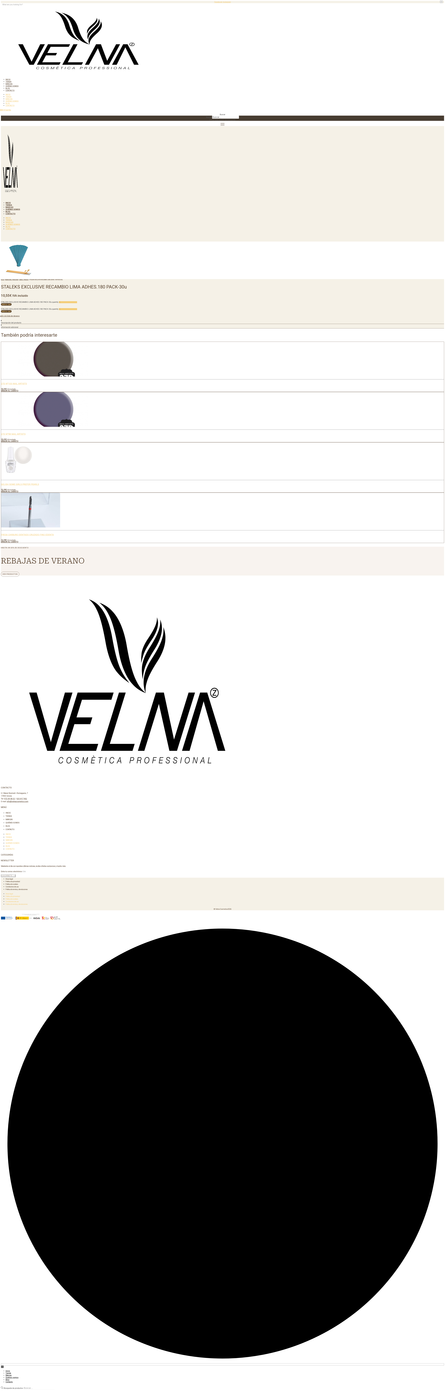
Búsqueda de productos (13, 1388)
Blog (8, 88)
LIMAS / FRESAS (23, 279)
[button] (222, 114)
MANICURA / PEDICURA (11, 279)
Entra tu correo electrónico (12, 871)
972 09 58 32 (9, 799)
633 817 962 (22, 799)
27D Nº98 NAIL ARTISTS (13, 434)
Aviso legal (9, 879)
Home (2, 279)
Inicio (8, 79)
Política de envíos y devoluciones (17, 889)
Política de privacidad (13, 881)
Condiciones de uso (12, 887)
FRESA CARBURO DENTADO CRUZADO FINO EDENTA (27, 534)
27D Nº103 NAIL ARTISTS (14, 383)
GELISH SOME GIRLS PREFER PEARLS (20, 484)
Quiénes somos (12, 86)
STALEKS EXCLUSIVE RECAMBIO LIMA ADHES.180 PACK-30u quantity (30, 302)
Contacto (10, 90)
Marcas (9, 84)
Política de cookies (12, 884)
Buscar (209, 117)
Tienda (8, 82)
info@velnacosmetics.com (17, 801)
